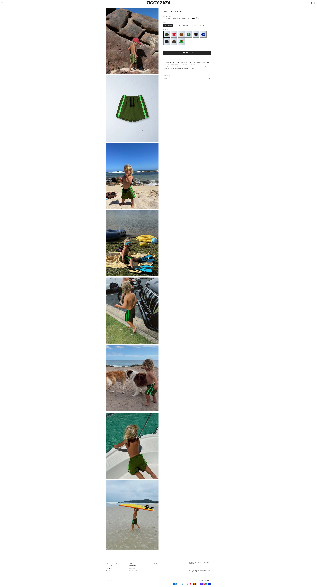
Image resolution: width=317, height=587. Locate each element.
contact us (109, 573)
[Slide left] (121, 550)
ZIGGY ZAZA (112, 580)
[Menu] (2, 2)
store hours (132, 565)
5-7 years (193, 25)
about (130, 563)
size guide (109, 565)
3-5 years (185, 25)
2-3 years (177, 25)
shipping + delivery (112, 563)
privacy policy (133, 570)
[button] (307, 2)
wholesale (132, 568)
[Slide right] (143, 550)
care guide (109, 568)
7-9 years (201, 25)
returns (108, 570)
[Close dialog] (313, 568)
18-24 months (168, 25)
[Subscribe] (210, 567)
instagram (155, 563)
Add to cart (187, 53)
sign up (299, 579)
